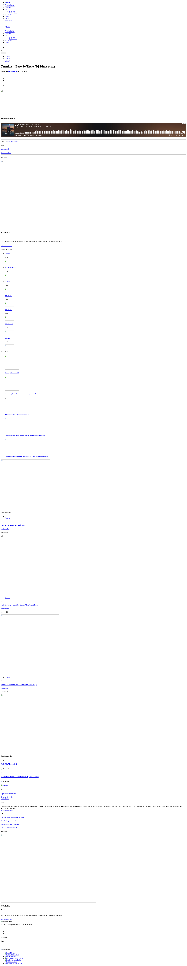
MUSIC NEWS (10, 6)
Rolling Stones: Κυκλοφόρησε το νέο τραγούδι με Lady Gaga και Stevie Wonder (26, 456)
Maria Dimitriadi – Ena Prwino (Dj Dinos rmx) (20, 777)
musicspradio (12, 71)
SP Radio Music (9, 324)
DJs (6, 9)
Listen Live (8, 20)
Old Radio (12, 956)
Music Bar (7, 338)
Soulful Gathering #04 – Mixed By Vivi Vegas (19, 685)
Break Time (8, 281)
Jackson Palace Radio (16, 958)
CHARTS (8, 7)
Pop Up (7, 18)
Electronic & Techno (15, 963)
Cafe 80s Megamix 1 (9, 764)
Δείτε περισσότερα (6, 810)
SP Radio (12, 953)
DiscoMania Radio (15, 960)
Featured (7, 58)
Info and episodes (6, 246)
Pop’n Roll (8, 253)
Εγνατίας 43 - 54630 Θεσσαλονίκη (7, 798)
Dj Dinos (7, 56)
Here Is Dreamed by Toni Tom (13, 525)
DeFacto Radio (14, 955)
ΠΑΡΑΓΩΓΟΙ (9, 4)
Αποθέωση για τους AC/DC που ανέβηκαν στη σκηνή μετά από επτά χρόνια (25, 435)
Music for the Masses (10, 267)
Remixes (7, 62)
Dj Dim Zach (13, 13)
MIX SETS (8, 15)
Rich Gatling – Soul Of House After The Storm (19, 605)
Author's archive (6, 153)
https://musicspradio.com (8, 794)
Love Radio (13, 962)
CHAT (7, 16)
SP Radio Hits (8, 296)
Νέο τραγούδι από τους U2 (12, 373)
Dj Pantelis (12, 11)
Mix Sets (7, 60)
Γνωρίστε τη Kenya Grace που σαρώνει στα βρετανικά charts (21, 394)
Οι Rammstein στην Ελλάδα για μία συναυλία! (17, 414)
